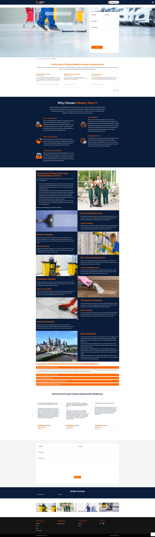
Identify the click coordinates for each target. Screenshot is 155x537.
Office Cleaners (40, 494)
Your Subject (94, 21)
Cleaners (60, 494)
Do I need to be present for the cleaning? (47, 375)
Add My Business (60, 523)
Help (37, 528)
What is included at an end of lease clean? (48, 367)
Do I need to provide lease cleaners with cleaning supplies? (52, 381)
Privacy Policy (39, 530)
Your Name (93, 14)
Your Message (94, 27)
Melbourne (53, 6)
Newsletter (38, 523)
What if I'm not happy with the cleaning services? (49, 384)
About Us (80, 523)
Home (37, 6)
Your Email (106, 14)
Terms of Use (111, 535)
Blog (37, 526)
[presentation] (114, 90)
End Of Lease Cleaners (45, 6)
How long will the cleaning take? (45, 378)
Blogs (79, 526)
